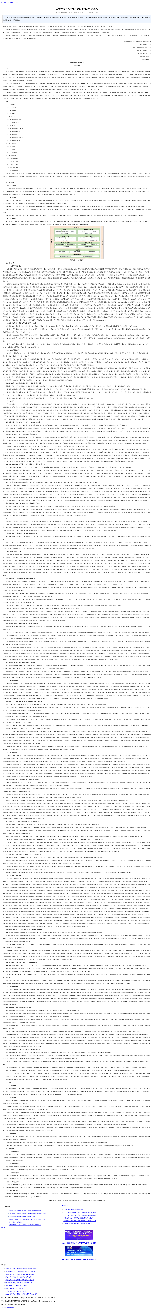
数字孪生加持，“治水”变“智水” (15, 1288)
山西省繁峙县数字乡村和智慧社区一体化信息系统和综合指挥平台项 (27, 1213)
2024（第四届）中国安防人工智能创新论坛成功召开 (79, 1212)
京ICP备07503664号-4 (7, 1307)
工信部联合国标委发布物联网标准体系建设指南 (22, 1216)
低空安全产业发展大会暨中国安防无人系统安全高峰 (79, 1221)
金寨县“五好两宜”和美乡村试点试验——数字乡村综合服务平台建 (27, 1219)
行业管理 (3, 2)
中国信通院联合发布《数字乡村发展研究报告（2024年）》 (25, 1225)
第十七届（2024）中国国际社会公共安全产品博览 (21, 1268)
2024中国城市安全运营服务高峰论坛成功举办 (77, 1223)
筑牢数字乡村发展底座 (15, 1222)
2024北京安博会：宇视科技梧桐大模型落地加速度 (21, 1294)
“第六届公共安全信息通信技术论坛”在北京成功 (20, 1271)
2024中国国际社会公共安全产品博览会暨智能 (79, 1243)
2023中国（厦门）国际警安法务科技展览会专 (79, 1259)
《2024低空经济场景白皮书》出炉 (16, 1285)
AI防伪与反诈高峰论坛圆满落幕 (73, 1209)
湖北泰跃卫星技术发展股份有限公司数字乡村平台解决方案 (25, 1210)
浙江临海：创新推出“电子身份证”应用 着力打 (19, 1280)
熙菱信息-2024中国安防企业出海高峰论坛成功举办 (79, 1218)
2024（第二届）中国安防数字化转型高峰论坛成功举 (79, 1215)
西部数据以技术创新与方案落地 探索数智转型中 (20, 1274)
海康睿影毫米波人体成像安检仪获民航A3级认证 (20, 1283)
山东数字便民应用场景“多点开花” (16, 1291)
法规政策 (11, 2)
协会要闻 (65, 1206)
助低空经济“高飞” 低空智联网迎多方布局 (18, 1277)
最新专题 (3, 1227)
